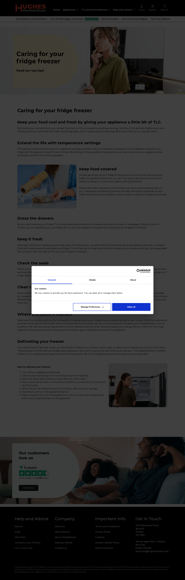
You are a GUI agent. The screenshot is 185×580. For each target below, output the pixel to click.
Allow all (131, 307)
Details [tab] (92, 280)
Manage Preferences (90, 307)
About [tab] (133, 280)
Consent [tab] (52, 280)
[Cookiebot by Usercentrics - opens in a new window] (138, 271)
